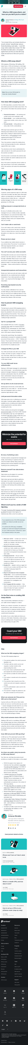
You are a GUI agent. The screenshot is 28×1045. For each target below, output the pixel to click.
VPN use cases (4, 961)
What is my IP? (17, 966)
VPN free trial (3, 973)
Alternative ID (3, 930)
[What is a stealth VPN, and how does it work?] (14, 870)
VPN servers (3, 964)
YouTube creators (18, 951)
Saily (2, 951)
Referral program (18, 958)
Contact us (17, 942)
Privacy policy (4, 1042)
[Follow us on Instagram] (15, 1021)
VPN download (4, 971)
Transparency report (19, 940)
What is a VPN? (4, 956)
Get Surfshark (14, 443)
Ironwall (2, 948)
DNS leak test (17, 971)
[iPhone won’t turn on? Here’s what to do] (14, 844)
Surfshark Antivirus (4, 935)
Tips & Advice (10, 852)
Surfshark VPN (4, 928)
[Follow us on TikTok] (2, 1025)
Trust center (17, 932)
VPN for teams (4, 979)
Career (16, 935)
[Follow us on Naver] (7, 1025)
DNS (15, 964)
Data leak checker (18, 976)
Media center (17, 930)
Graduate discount (18, 955)
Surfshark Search (4, 937)
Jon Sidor (5, 887)
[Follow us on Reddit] (24, 1021)
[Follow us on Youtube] (20, 1021)
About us (16, 928)
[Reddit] (15, 828)
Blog (4, 852)
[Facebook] (8, 828)
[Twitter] (13, 828)
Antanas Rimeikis (9, 19)
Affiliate (16, 948)
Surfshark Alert (4, 932)
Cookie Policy (4, 1040)
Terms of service (11, 1042)
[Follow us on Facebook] (2, 1021)
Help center (17, 982)
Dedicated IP (3, 966)
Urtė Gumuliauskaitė (8, 861)
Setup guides (17, 984)
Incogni (2, 946)
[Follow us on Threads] (11, 1021)
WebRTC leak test (18, 973)
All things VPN (17, 19)
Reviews (3, 969)
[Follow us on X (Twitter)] (7, 1021)
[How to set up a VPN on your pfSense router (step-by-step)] (14, 897)
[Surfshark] (2, 6)
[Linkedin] (10, 828)
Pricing (2, 940)
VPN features (3, 959)
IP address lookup (18, 969)
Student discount (18, 953)
